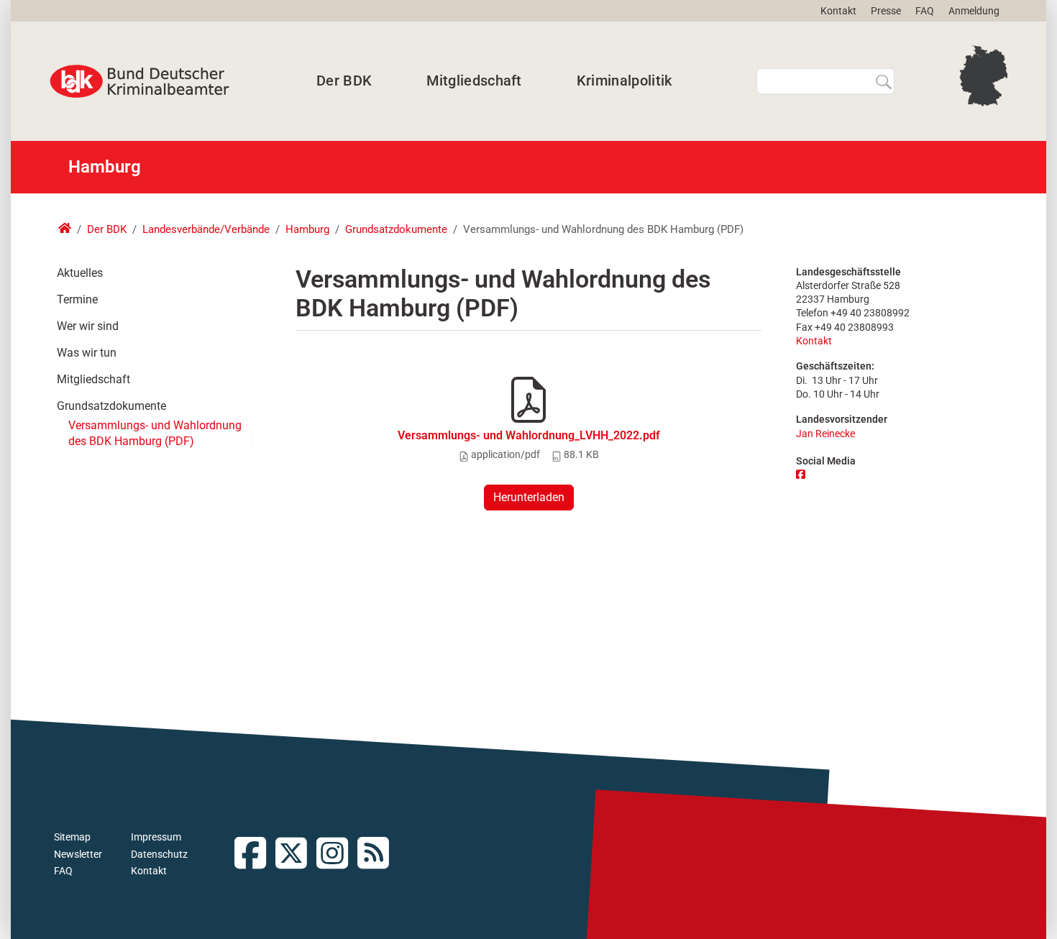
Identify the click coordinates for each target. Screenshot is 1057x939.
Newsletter (78, 854)
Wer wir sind (88, 326)
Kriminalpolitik (624, 80)
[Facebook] (802, 475)
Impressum (156, 837)
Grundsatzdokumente (396, 229)
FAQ (924, 11)
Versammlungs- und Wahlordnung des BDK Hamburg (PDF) (155, 433)
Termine (77, 299)
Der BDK (344, 80)
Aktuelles (80, 273)
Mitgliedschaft (473, 80)
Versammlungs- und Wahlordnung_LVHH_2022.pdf (529, 435)
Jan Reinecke (825, 434)
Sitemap (72, 837)
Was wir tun (86, 352)
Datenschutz (159, 854)
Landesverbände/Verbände (206, 229)
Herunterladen (528, 497)
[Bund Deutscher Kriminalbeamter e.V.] (139, 81)
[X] (295, 854)
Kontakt (838, 11)
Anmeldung (973, 11)
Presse (886, 11)
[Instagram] (336, 854)
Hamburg (307, 229)
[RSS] (377, 854)
